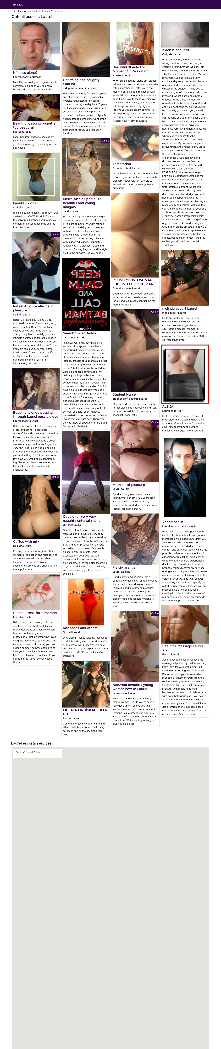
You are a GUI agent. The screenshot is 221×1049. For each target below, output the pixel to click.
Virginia (55, 11)
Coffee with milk (26, 542)
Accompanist (172, 522)
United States (40, 11)
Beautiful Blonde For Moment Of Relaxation (130, 69)
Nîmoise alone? (25, 73)
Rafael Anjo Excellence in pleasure (33, 308)
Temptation (122, 164)
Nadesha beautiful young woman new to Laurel (133, 687)
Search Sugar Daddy (79, 333)
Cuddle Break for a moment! (35, 613)
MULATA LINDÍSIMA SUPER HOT (85, 712)
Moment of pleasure (129, 485)
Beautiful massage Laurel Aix (182, 648)
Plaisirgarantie (124, 567)
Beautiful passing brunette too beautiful (34, 125)
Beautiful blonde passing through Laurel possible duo (35, 414)
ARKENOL (17, 4)
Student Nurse (124, 394)
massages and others (80, 628)
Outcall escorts (20, 11)
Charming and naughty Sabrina (81, 82)
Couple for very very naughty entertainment (81, 518)
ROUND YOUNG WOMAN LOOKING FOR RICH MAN (133, 282)
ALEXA (167, 406)
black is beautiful (176, 50)
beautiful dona (24, 203)
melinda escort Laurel (179, 308)
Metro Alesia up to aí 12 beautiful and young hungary (82, 203)
